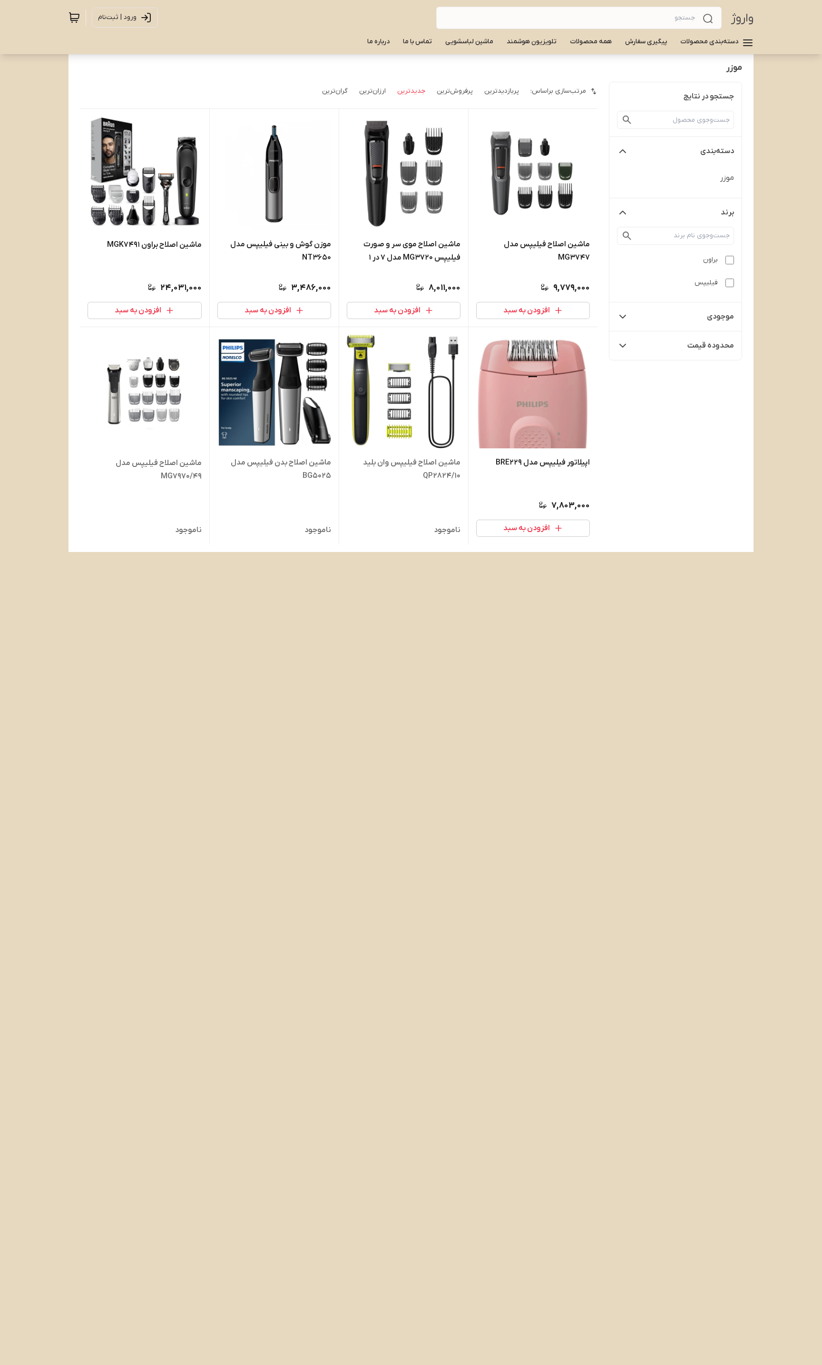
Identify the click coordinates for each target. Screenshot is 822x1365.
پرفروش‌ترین (455, 91)
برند (727, 212)
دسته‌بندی (717, 151)
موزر (727, 178)
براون (710, 259)
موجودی (720, 316)
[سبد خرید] (74, 17)
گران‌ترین (335, 91)
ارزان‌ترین (372, 91)
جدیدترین (411, 91)
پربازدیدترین (501, 91)
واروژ (742, 18)
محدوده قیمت (710, 345)
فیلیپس (706, 282)
